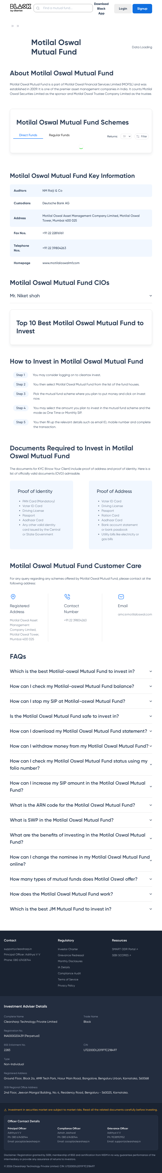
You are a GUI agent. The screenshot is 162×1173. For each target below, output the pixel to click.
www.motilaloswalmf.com (61, 263)
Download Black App (101, 8)
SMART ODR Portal (125, 949)
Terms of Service (68, 979)
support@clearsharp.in (18, 948)
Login (123, 8)
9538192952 (118, 1137)
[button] (28, 136)
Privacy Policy (66, 985)
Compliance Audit (69, 973)
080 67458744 (20, 1137)
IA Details (64, 967)
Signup (142, 8)
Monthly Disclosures (70, 961)
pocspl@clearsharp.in (27, 1141)
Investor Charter (68, 949)
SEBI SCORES (121, 955)
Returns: (112, 136)
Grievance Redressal (71, 955)
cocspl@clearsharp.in (77, 1141)
